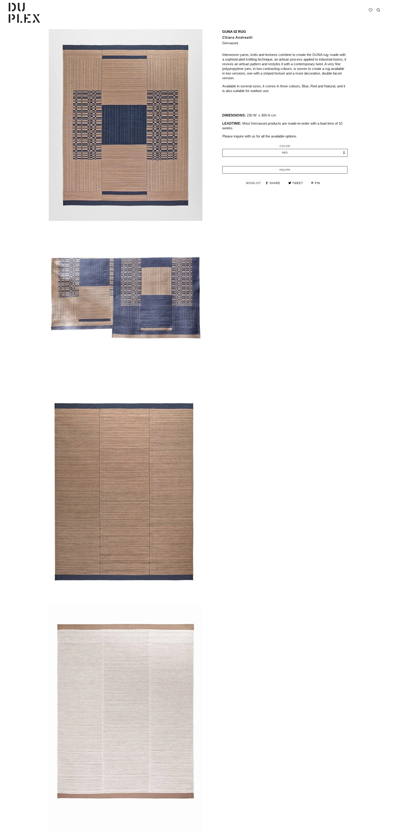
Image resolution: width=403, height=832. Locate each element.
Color (285, 146)
